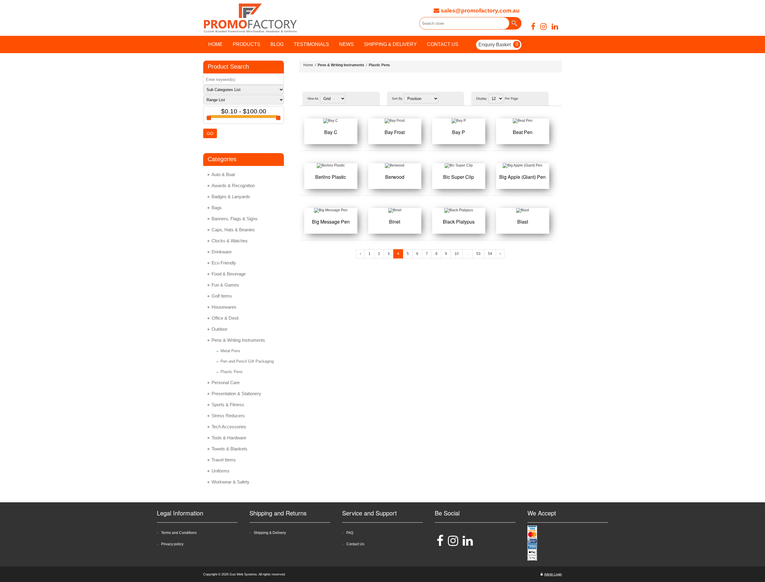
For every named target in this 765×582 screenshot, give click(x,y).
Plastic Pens (232, 371)
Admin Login (553, 574)
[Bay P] (458, 120)
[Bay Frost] (394, 120)
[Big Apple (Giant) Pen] (522, 165)
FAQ (349, 533)
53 (478, 254)
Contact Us (355, 544)
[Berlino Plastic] (330, 165)
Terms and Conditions (179, 533)
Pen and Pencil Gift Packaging (247, 361)
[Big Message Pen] (330, 210)
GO (210, 133)
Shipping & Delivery (270, 533)
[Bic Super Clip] (458, 165)
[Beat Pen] (522, 120)
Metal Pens (230, 351)
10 (457, 254)
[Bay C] (330, 120)
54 (490, 254)
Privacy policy (172, 544)
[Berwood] (394, 165)
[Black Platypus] (458, 210)
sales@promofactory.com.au (479, 10)
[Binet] (394, 210)
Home (308, 65)
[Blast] (522, 210)
